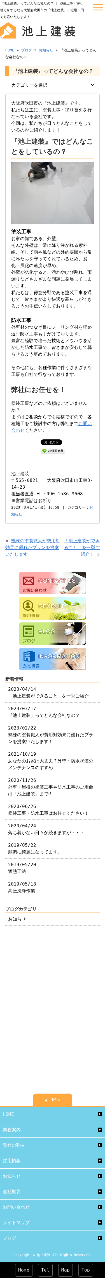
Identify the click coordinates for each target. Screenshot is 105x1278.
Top (85, 1270)
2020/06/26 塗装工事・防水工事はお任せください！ (48, 810)
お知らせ (46, 50)
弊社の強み (14, 1145)
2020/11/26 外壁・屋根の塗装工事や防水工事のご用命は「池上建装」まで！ (50, 787)
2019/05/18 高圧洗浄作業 (22, 887)
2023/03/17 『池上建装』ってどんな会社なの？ (44, 712)
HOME (9, 50)
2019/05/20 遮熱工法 (22, 868)
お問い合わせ (16, 1207)
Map (65, 1270)
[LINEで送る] (53, 450)
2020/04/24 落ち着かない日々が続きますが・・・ (46, 829)
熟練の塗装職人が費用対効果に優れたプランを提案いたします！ (32, 547)
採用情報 (12, 1160)
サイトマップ (16, 1222)
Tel (45, 1270)
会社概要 (12, 1191)
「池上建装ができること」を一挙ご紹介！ (82, 547)
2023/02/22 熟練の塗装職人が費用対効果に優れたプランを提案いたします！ (50, 734)
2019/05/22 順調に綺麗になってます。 (35, 849)
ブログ (26, 50)
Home (23, 1270)
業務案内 (12, 1129)
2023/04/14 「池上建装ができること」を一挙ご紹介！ (50, 693)
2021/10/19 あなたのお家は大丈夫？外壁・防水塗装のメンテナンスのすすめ (50, 760)
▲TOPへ (52, 1099)
